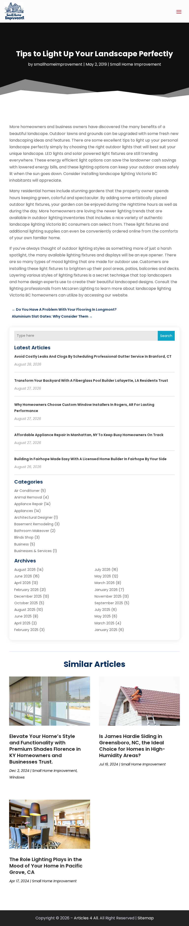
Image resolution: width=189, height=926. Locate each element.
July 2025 (102, 609)
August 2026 (25, 569)
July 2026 (102, 569)
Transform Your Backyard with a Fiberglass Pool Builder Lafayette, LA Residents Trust (91, 380)
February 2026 (26, 589)
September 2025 (108, 603)
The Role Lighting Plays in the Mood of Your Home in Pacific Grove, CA (45, 866)
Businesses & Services (33, 550)
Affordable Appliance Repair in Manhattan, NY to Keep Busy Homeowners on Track (88, 434)
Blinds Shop (23, 537)
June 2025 (23, 616)
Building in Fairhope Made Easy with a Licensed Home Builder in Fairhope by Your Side (90, 458)
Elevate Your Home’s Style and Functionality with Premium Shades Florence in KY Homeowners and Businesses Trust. (45, 749)
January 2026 (106, 589)
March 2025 (104, 623)
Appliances (23, 510)
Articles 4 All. (86, 918)
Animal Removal (28, 497)
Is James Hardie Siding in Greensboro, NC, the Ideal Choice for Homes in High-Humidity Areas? (132, 746)
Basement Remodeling (33, 524)
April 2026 (22, 582)
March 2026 (104, 582)
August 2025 (24, 609)
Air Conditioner (27, 490)
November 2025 (108, 596)
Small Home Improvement (135, 64)
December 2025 (28, 596)
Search (166, 335)
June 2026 (23, 576)
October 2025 (26, 603)
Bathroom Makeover (31, 530)
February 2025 (26, 629)
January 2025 (105, 629)
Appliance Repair (28, 503)
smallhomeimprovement (58, 64)
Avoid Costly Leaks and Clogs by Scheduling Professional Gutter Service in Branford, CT (93, 356)
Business (21, 544)
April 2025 (22, 623)
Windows (17, 777)
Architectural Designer (33, 517)
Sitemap (146, 918)
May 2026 (102, 576)
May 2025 (102, 616)
